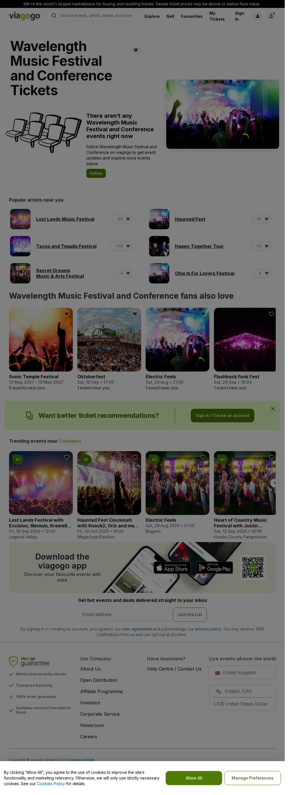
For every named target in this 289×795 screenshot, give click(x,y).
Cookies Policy (51, 783)
